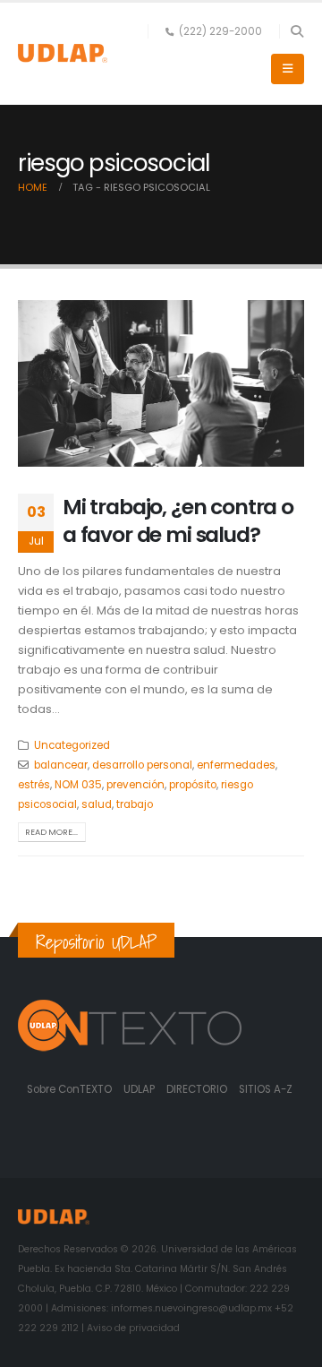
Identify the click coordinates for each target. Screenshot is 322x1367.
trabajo (134, 804)
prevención (135, 785)
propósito (192, 785)
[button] (296, 31)
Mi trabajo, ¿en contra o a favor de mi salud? (178, 520)
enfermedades (236, 765)
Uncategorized (72, 745)
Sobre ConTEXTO (69, 1089)
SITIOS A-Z (265, 1089)
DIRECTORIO (198, 1089)
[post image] (161, 383)
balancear (61, 765)
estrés (34, 785)
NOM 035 (78, 785)
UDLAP (140, 1089)
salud (96, 804)
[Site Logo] (62, 53)
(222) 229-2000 (220, 31)
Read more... (51, 832)
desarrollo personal (142, 765)
